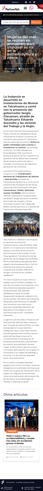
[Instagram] (30, 2)
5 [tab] (27, 467)
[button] (25, 8)
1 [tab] (13, 467)
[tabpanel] (21, 429)
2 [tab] (16, 467)
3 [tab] (20, 467)
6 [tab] (30, 467)
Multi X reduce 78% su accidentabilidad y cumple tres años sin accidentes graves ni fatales (20, 440)
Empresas (12, 431)
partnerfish (14, 457)
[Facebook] (26, 2)
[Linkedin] (34, 2)
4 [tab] (23, 467)
